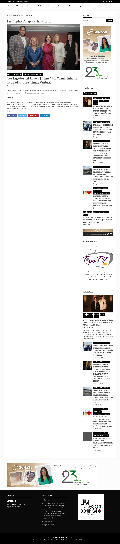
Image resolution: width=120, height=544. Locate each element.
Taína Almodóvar (14, 108)
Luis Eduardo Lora (72, 104)
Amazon (11, 102)
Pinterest (34, 115)
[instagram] (101, 284)
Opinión (91, 6)
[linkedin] (95, 284)
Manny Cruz (10, 106)
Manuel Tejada (17, 106)
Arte (8, 74)
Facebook (104, 1)
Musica (96, 101)
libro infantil (33, 104)
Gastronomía (97, 190)
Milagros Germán (27, 106)
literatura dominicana (43, 104)
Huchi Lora (45, 102)
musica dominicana (42, 106)
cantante (16, 102)
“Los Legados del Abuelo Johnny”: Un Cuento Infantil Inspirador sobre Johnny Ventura (42, 80)
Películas (39, 6)
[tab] (90, 93)
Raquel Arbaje (52, 106)
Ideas (60, 6)
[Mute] (108, 234)
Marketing (19, 6)
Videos (96, 103)
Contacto (26, 1)
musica (34, 106)
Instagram (106, 1)
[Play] (85, 234)
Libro (28, 104)
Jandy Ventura (67, 102)
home (10, 6)
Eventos (26, 74)
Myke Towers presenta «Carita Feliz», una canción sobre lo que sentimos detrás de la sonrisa (102, 111)
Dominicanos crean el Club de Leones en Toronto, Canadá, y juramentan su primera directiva (54, 505)
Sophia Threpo (60, 106)
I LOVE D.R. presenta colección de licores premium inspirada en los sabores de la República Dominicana (102, 201)
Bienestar (100, 98)
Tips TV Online (10, 1)
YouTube (109, 1)
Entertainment (17, 74)
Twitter (23, 115)
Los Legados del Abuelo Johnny (58, 104)
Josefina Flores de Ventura (18, 104)
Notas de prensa (79, 6)
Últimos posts (90, 93)
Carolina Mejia (24, 102)
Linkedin (112, 1)
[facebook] (89, 284)
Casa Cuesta (31, 102)
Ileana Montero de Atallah (56, 102)
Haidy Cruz (39, 102)
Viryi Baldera (23, 108)
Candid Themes (81, 540)
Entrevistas (50, 6)
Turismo (107, 193)
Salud (68, 6)
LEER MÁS (10, 98)
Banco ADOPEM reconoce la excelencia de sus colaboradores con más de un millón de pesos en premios (103, 130)
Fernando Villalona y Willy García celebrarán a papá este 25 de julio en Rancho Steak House (97, 219)
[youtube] (106, 284)
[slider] (96, 234)
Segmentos (19, 1)
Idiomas (29, 6)
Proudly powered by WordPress (44, 540)
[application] (98, 232)
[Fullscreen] (111, 234)
